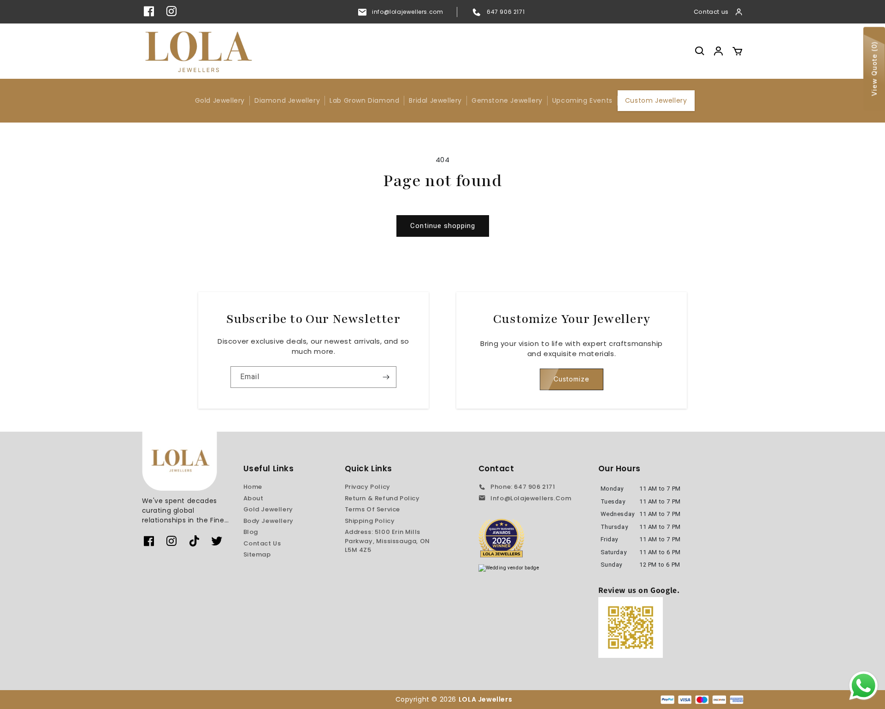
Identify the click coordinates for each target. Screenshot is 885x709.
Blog (250, 531)
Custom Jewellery (656, 100)
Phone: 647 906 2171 (522, 486)
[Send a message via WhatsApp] (863, 686)
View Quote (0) (874, 68)
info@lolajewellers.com (407, 12)
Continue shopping (442, 226)
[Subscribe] (386, 377)
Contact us (711, 11)
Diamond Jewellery (287, 100)
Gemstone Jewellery (507, 100)
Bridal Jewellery (435, 100)
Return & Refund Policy (382, 498)
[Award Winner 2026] (501, 538)
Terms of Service (373, 509)
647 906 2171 (506, 12)
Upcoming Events (582, 100)
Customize (572, 379)
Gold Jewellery (220, 100)
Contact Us (262, 543)
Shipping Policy (370, 520)
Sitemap (257, 554)
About (253, 498)
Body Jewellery (268, 520)
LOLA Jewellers (486, 699)
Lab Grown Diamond (364, 100)
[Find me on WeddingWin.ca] (508, 568)
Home (252, 486)
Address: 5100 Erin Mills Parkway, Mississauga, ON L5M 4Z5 (387, 540)
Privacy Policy (367, 486)
